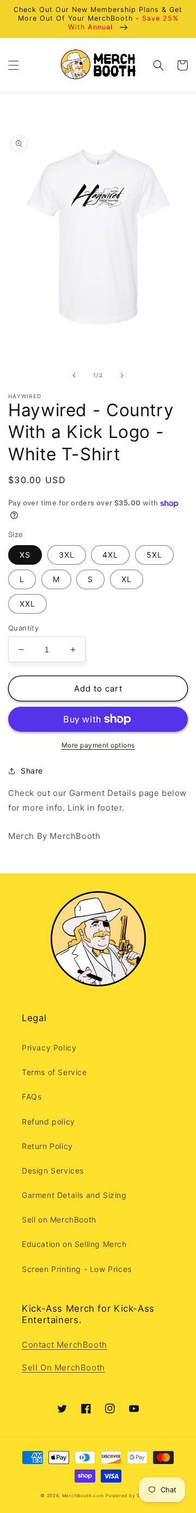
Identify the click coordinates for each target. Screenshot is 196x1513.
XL (126, 579)
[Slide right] (122, 375)
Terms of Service (54, 1072)
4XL (110, 554)
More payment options (98, 745)
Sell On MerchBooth (63, 1367)
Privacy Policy (49, 1047)
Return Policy (47, 1146)
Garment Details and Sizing (74, 1195)
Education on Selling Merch (74, 1244)
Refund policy (48, 1121)
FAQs (31, 1096)
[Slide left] (74, 375)
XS (25, 554)
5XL (154, 554)
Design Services (53, 1170)
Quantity (23, 627)
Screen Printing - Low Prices (77, 1269)
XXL (27, 603)
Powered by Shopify (131, 1495)
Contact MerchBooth (64, 1344)
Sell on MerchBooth (59, 1219)
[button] (14, 65)
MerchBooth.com (83, 1495)
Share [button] (32, 770)
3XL (67, 554)
